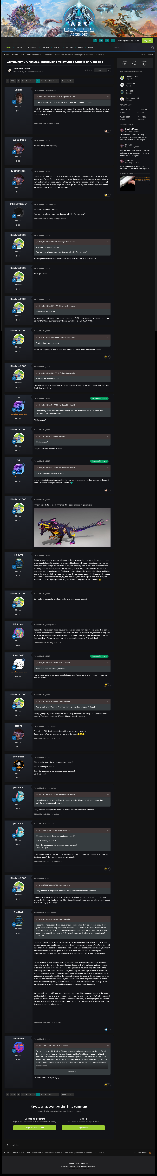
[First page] (7, 81)
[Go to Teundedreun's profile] (18, 148)
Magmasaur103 (132, 98)
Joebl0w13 (18, 655)
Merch (90, 47)
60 (19, 778)
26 (19, 225)
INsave (18, 725)
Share (89, 70)
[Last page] (57, 81)
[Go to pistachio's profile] (18, 796)
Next (51, 81)
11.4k (19, 419)
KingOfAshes (18, 171)
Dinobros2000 (18, 235)
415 (18, 576)
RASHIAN (18, 624)
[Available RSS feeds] (150, 1153)
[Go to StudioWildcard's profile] (9, 70)
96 (19, 809)
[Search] (152, 47)
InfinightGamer (18, 204)
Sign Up (147, 40)
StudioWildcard (23, 69)
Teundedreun (18, 140)
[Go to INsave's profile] (18, 734)
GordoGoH (18, 1038)
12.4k (19, 676)
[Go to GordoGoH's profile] (18, 1047)
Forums (19, 47)
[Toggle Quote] (37, 97)
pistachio (18, 787)
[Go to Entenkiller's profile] (18, 765)
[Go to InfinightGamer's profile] (18, 212)
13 (19, 645)
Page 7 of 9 (67, 81)
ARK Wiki (45, 47)
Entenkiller (18, 756)
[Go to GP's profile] (18, 406)
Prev (13, 81)
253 (18, 192)
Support (69, 47)
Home (8, 47)
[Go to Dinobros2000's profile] (18, 243)
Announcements (36, 71)
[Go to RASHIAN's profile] (18, 632)
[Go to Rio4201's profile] (18, 563)
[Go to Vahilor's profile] (18, 98)
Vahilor (18, 89)
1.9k (18, 256)
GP (18, 397)
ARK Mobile (32, 47)
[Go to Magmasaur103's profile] (122, 99)
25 (19, 111)
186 (18, 1060)
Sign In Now (83, 1128)
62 (19, 161)
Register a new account (35, 1128)
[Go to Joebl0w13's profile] (18, 664)
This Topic (143, 47)
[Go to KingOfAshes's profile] (18, 179)
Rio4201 (18, 554)
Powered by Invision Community (78, 1169)
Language (73, 1164)
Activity (57, 47)
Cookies (84, 1164)
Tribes (80, 47)
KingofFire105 (67, 97)
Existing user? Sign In (127, 40)
